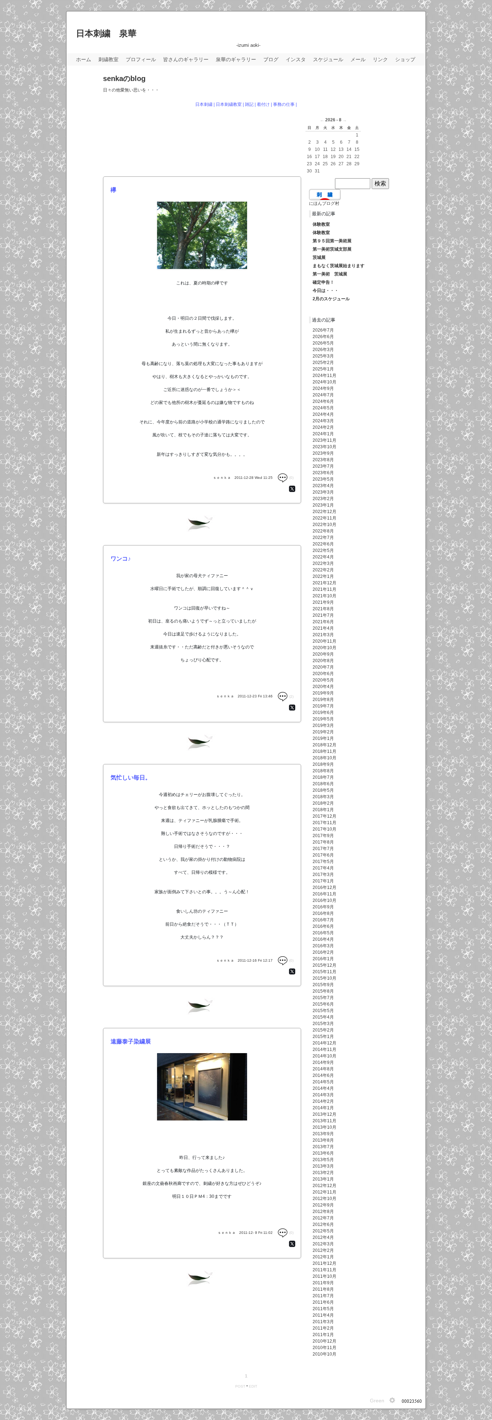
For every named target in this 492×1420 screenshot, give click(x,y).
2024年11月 (324, 375)
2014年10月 (324, 1056)
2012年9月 (323, 1205)
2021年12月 (324, 582)
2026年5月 (323, 343)
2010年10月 (324, 1354)
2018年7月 (323, 777)
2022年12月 (324, 511)
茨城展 (319, 257)
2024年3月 (323, 420)
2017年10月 (324, 829)
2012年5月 (323, 1230)
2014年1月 (323, 1107)
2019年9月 (323, 693)
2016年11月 (324, 894)
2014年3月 (323, 1094)
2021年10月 (324, 595)
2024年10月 (324, 382)
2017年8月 (323, 842)
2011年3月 (323, 1321)
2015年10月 (324, 978)
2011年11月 (324, 1269)
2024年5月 (323, 407)
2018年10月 (324, 757)
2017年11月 (324, 822)
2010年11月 (324, 1347)
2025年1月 (323, 369)
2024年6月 (323, 401)
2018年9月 (323, 764)
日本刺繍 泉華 (106, 33)
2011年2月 (323, 1328)
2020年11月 (324, 641)
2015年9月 (323, 984)
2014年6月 (323, 1075)
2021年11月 (324, 589)
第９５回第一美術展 (332, 240)
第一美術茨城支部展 (332, 249)
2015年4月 (323, 1017)
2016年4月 (323, 939)
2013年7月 (323, 1146)
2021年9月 (323, 602)
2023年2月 (323, 498)
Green (377, 1400)
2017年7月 (323, 848)
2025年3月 (323, 356)
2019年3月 (323, 725)
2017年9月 (323, 835)
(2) (291, 696)
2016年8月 (323, 913)
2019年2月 (323, 731)
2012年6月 (323, 1224)
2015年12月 (324, 965)
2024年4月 (323, 414)
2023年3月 (323, 492)
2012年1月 (323, 1256)
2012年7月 (323, 1218)
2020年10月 (324, 647)
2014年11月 (324, 1049)
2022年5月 (323, 550)
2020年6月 (323, 673)
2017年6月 (323, 855)
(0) (291, 478)
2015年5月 (323, 1010)
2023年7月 (323, 466)
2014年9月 (323, 1062)
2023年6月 (323, 472)
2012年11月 (324, 1192)
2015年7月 (323, 997)
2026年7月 (323, 330)
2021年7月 (323, 615)
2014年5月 (323, 1081)
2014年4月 (323, 1088)
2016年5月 (323, 932)
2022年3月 (323, 563)
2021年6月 (323, 621)
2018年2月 (323, 803)
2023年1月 (323, 505)
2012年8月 (323, 1211)
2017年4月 (323, 868)
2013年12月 (324, 1114)
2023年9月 (323, 453)
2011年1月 (323, 1334)
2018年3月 (323, 796)
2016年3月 (323, 945)
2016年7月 (323, 919)
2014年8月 (323, 1068)
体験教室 (321, 224)
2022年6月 (323, 544)
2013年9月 (323, 1133)
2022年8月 (323, 531)
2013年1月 (323, 1179)
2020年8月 (323, 660)
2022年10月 (324, 524)
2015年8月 (323, 991)
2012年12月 (324, 1185)
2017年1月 (323, 881)
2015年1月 (323, 1036)
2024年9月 (323, 388)
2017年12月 (324, 816)
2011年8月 (323, 1289)
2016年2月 (323, 952)
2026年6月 (323, 336)
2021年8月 (323, 608)
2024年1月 (323, 433)
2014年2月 (323, 1101)
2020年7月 (323, 667)
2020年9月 (323, 654)
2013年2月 (323, 1172)
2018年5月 (323, 790)
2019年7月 (323, 706)
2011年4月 (323, 1315)
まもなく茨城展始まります (338, 265)
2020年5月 (323, 680)
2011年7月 (323, 1295)
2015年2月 (323, 1030)
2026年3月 (323, 349)
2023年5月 (323, 479)
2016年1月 (323, 958)
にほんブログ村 (324, 203)
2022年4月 (323, 557)
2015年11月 (324, 971)
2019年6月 (323, 712)
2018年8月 (323, 770)
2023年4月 (323, 485)
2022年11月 (324, 518)
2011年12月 (324, 1263)
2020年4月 (323, 686)
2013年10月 (324, 1127)
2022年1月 (323, 576)
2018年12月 (324, 744)
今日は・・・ (326, 290)
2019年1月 (323, 738)
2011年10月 (324, 1276)
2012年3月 (323, 1243)
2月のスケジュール (331, 298)
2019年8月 (323, 699)
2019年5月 (323, 719)
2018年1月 (323, 809)
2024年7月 (323, 394)
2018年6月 (323, 783)
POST (240, 1386)
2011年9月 (323, 1282)
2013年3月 (323, 1166)
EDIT (253, 1386)
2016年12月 (324, 887)
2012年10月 (324, 1198)
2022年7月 (323, 537)
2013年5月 (323, 1159)
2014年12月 (324, 1043)
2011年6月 (323, 1302)
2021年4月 (323, 628)
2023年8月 (323, 459)
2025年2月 (323, 362)
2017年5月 (323, 861)
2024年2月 (323, 427)
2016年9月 (323, 906)
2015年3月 (323, 1023)
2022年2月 (323, 569)
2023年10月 (324, 446)
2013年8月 (323, 1140)
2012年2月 (323, 1250)
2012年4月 (323, 1237)
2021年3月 (323, 634)
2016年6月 (323, 926)
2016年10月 (324, 900)
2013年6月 (323, 1153)
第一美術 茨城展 (330, 274)
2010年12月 (324, 1341)
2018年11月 (324, 751)
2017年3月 (323, 874)
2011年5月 (323, 1308)
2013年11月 (324, 1120)
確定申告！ (323, 282)
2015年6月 (323, 1004)
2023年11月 (324, 440)
